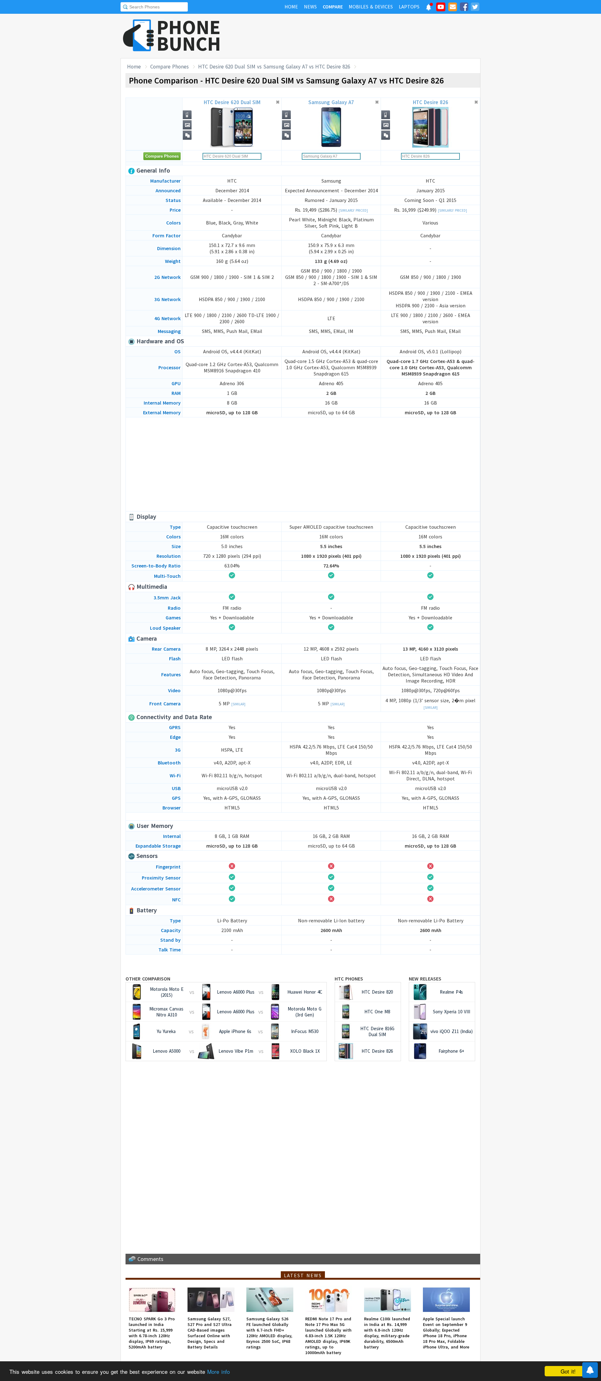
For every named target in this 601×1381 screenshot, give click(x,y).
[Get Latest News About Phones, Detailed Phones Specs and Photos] (139, 36)
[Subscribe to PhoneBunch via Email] (452, 8)
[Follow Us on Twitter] (475, 8)
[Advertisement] (366, 36)
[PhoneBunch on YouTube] (441, 9)
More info (218, 1371)
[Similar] (238, 704)
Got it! (568, 1371)
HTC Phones (349, 978)
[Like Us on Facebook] (464, 8)
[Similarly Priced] (353, 210)
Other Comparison (148, 978)
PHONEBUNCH (189, 35)
